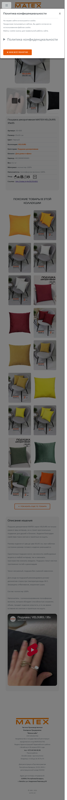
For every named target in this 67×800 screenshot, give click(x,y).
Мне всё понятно (18, 52)
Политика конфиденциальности (32, 40)
